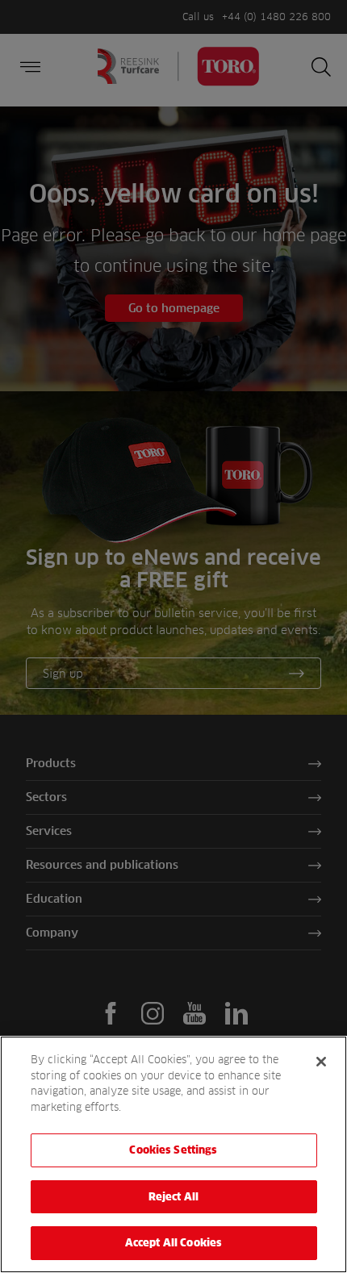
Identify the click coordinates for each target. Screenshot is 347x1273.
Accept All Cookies (173, 1242)
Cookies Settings (173, 1149)
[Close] (321, 1061)
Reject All (173, 1196)
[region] (173, 1154)
